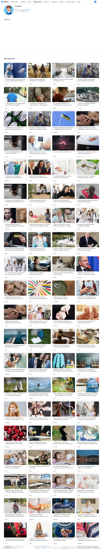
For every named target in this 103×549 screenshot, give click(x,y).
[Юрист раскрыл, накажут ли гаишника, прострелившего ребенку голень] (63, 340)
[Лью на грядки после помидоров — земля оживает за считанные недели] (63, 388)
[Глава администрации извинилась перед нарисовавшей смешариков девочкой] (87, 195)
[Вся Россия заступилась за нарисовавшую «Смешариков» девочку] (39, 292)
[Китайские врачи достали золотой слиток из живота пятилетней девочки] (39, 243)
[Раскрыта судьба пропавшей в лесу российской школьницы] (87, 74)
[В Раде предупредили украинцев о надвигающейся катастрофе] (63, 122)
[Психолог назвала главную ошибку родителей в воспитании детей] (39, 533)
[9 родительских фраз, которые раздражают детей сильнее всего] (87, 122)
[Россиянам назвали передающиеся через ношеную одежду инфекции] (87, 533)
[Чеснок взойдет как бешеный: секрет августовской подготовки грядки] (63, 316)
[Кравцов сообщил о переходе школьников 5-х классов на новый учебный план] (63, 364)
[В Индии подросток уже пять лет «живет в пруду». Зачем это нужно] (63, 243)
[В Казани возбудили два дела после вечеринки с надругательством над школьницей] (15, 146)
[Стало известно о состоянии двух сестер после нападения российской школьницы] (15, 98)
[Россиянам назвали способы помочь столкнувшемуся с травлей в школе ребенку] (39, 195)
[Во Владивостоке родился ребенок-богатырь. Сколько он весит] (15, 292)
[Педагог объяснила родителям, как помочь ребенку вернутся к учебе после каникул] (87, 412)
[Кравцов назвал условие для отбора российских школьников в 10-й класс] (15, 485)
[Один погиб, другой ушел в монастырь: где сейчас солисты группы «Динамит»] (39, 171)
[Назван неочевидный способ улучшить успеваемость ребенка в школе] (87, 509)
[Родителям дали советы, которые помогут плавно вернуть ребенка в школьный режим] (63, 485)
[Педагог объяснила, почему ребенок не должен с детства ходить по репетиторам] (63, 219)
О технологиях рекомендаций (53, 547)
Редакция (43, 547)
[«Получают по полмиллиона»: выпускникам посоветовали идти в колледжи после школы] (87, 364)
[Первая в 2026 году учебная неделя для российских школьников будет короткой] (15, 461)
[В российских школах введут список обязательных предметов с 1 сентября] (87, 340)
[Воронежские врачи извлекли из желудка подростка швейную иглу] (87, 437)
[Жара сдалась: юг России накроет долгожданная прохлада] (63, 412)
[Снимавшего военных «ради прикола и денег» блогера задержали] (63, 509)
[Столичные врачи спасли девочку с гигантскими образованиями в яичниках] (15, 74)
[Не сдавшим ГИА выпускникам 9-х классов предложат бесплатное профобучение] (39, 485)
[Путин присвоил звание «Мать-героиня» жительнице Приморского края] (87, 243)
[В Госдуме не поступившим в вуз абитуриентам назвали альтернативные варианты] (15, 340)
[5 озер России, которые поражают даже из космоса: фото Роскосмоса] (63, 437)
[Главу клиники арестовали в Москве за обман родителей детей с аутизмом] (39, 437)
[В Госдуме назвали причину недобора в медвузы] (87, 219)
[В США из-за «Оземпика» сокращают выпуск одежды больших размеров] (15, 171)
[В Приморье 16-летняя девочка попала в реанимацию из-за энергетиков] (15, 122)
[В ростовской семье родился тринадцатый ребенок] (87, 316)
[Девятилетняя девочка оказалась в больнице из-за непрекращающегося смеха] (63, 74)
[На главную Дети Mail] (5, 2)
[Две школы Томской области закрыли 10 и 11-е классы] (39, 340)
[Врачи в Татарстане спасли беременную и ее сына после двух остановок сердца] (39, 146)
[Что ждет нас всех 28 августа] (63, 146)
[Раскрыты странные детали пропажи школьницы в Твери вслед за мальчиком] (39, 122)
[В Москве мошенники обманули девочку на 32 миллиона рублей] (15, 243)
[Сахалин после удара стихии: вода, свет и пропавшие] (87, 461)
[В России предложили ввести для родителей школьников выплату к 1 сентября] (87, 388)
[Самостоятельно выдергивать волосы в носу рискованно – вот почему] (15, 412)
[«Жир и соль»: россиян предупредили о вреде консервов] (63, 292)
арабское (27, 9)
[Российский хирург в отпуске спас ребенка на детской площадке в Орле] (63, 171)
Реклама (13, 547)
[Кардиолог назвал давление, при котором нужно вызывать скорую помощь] (15, 364)
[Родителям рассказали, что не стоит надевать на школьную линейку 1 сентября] (39, 316)
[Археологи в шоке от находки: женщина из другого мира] (87, 171)
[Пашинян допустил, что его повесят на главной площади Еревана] (87, 267)
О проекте (37, 547)
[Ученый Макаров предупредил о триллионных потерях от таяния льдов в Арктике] (39, 388)
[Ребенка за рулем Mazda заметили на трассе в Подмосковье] (39, 267)
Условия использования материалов (84, 547)
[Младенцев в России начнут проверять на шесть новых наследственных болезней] (87, 485)
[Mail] (2, 2)
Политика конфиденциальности (68, 547)
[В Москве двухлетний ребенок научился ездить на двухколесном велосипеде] (15, 509)
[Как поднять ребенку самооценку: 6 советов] (39, 461)
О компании (7, 547)
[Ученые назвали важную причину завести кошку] (63, 267)
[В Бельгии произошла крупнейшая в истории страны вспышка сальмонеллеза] (39, 509)
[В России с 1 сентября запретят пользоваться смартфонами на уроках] (87, 292)
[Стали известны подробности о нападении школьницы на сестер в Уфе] (15, 195)
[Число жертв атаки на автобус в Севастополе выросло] (87, 146)
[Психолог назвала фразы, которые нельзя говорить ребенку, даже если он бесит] (39, 219)
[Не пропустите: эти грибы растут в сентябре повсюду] (63, 533)
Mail (2, 547)
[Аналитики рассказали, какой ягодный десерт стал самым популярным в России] (15, 437)
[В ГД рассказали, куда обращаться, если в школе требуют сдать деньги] (15, 316)
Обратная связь (96, 547)
